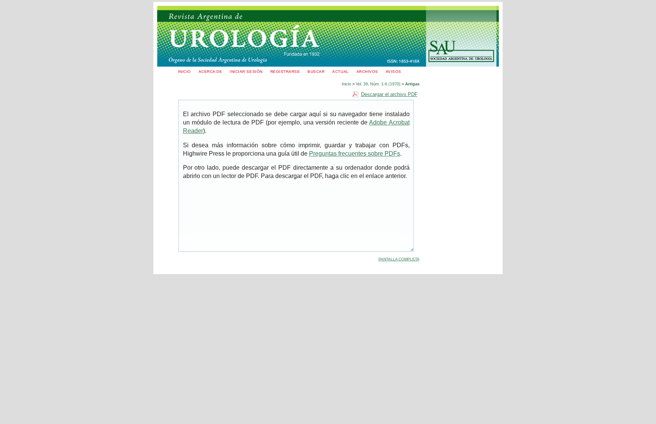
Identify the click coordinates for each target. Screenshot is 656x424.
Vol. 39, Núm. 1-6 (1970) (378, 84)
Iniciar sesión (246, 71)
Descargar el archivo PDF (389, 94)
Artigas (412, 84)
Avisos (393, 71)
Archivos (367, 71)
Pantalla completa (398, 259)
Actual (340, 71)
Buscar (316, 71)
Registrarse (285, 71)
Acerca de (210, 71)
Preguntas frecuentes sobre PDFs (354, 153)
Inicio (184, 71)
